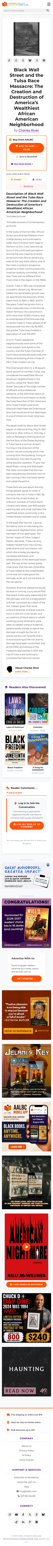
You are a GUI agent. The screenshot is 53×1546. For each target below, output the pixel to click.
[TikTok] (16, 1522)
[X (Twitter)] (29, 1514)
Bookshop (28, 186)
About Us (26, 1446)
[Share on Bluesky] (30, 60)
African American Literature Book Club (20, 1539)
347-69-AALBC (28, 1496)
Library (38, 179)
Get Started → (26, 978)
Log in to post (15, 793)
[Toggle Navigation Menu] (48, 4)
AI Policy (26, 1455)
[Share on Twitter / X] (37, 60)
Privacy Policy (26, 1450)
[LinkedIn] (23, 1522)
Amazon (17, 179)
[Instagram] (9, 1514)
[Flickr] (36, 1522)
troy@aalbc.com (28, 1491)
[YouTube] (16, 1514)
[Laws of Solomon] (15, 709)
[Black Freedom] (15, 750)
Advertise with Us (26, 1482)
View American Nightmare (28, 1284)
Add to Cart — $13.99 (28, 148)
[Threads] (36, 1514)
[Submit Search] (47, 10)
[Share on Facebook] (9, 60)
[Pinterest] (29, 1522)
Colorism (37, 727)
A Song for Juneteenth (38, 768)
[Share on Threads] (23, 60)
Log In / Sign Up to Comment (28, 825)
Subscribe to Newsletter (26, 1477)
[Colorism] (38, 709)
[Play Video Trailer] (26, 1247)
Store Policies (27, 1460)
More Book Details (22, 164)
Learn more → (22, 671)
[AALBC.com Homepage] (15, 4)
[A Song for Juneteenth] (38, 750)
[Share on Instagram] (16, 60)
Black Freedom (15, 767)
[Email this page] (44, 60)
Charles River (29, 130)
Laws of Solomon (15, 727)
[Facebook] (23, 1514)
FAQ (26, 1487)
